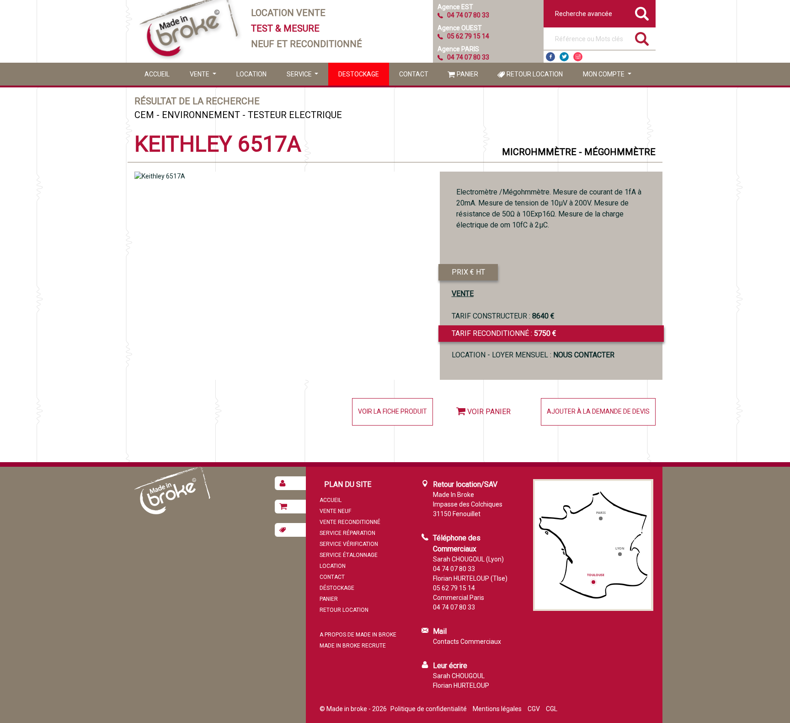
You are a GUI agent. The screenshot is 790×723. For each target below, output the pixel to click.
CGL (551, 708)
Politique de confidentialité (428, 708)
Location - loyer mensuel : (533, 355)
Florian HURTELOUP (461, 685)
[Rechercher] (642, 38)
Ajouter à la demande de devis (598, 411)
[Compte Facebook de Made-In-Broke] (550, 56)
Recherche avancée (583, 13)
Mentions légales (497, 708)
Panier (467, 74)
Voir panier (489, 411)
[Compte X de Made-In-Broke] (564, 56)
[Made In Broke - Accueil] (189, 31)
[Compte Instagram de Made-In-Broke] (577, 56)
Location (251, 74)
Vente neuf (335, 511)
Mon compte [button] (604, 74)
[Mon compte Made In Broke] (290, 483)
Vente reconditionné (350, 522)
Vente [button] (200, 74)
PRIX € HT (468, 272)
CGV (534, 708)
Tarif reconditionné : (504, 333)
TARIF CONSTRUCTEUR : (503, 316)
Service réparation (347, 533)
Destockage (358, 74)
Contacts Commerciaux (467, 641)
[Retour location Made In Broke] (290, 530)
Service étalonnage (349, 555)
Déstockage (337, 588)
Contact (413, 74)
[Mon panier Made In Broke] (290, 506)
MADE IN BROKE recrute (353, 645)
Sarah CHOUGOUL (459, 676)
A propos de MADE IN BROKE (358, 634)
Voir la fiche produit (392, 411)
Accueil (157, 74)
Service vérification (349, 544)
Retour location (535, 74)
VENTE (463, 293)
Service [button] (300, 74)
